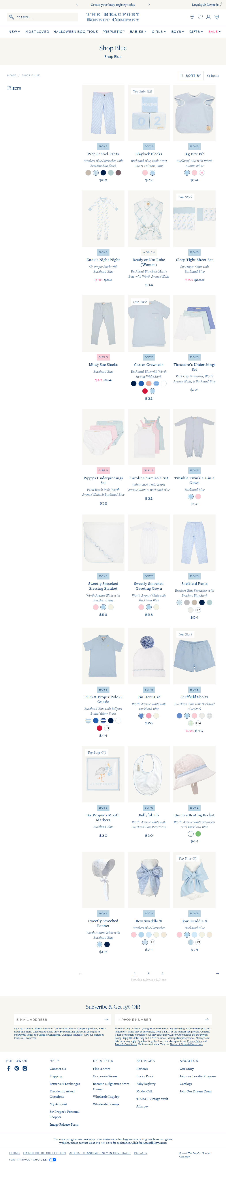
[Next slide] (149, 4)
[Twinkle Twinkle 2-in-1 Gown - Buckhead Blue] (194, 437)
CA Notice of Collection (44, 1153)
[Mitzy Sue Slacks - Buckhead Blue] (103, 323)
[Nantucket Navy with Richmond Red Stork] (103, 173)
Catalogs (186, 1083)
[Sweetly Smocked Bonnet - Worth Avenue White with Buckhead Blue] (103, 880)
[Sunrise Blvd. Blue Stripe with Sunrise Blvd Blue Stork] (156, 383)
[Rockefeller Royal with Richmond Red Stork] (96, 720)
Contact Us (58, 1068)
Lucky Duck (144, 1076)
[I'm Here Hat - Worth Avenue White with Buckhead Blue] (149, 656)
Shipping (56, 1076)
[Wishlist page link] (200, 17)
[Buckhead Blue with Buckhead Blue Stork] (187, 716)
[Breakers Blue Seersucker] (145, 942)
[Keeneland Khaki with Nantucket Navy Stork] (88, 173)
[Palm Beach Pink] (198, 496)
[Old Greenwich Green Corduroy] (111, 173)
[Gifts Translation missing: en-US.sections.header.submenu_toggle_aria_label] (202, 32)
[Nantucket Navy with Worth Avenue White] (107, 944)
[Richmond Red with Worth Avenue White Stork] (99, 728)
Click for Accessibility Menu (149, 1143)
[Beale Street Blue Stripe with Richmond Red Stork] (88, 720)
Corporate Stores (105, 1076)
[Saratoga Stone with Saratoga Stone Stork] (191, 610)
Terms (14, 1153)
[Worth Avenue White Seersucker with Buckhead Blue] (191, 834)
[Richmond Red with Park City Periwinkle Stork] (145, 391)
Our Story (187, 1068)
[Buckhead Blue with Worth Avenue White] (187, 173)
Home (11, 75)
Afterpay (142, 1106)
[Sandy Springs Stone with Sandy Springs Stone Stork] (202, 716)
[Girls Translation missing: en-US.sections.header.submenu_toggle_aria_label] (165, 32)
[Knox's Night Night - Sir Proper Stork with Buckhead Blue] (103, 218)
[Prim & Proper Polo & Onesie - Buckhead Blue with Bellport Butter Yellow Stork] (103, 656)
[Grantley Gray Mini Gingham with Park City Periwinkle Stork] (209, 716)
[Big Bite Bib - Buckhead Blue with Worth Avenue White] (194, 113)
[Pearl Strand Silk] (164, 935)
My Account (58, 1104)
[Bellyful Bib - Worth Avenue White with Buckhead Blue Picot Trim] (149, 774)
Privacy (140, 1153)
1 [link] (135, 973)
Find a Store (101, 1068)
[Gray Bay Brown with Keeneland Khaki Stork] (118, 173)
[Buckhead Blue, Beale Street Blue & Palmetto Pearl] (152, 173)
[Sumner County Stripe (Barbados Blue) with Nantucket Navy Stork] (103, 720)
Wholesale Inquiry (106, 1096)
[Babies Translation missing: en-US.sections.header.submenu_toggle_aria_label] (145, 32)
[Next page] (217, 974)
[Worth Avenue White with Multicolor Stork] (164, 383)
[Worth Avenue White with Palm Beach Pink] (96, 607)
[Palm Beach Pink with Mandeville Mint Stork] (194, 716)
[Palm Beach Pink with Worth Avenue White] (194, 173)
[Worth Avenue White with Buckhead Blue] (103, 607)
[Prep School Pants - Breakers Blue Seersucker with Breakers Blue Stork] (103, 113)
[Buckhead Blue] (191, 496)
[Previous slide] (77, 4)
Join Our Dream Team (196, 1091)
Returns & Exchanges (65, 1083)
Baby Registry (145, 1083)
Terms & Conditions (49, 1034)
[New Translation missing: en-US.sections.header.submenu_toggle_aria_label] (19, 32)
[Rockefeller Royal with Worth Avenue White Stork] (141, 383)
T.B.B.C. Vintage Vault (152, 1098)
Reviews (142, 1068)
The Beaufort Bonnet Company (194, 1154)
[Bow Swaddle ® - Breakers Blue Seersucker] (149, 880)
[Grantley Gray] (187, 602)
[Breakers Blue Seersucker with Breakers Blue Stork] (96, 173)
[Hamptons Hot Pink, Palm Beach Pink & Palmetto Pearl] (145, 173)
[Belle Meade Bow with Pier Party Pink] (202, 173)
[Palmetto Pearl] (156, 935)
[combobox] (42, 17)
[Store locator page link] (192, 17)
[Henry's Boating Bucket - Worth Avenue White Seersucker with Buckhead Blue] (194, 774)
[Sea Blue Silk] (149, 935)
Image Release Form (64, 1124)
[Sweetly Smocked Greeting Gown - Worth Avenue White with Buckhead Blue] (149, 542)
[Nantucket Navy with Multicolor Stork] (134, 383)
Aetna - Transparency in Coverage (100, 1153)
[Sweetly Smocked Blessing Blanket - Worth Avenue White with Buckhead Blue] (103, 542)
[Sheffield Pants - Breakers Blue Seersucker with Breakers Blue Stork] (194, 542)
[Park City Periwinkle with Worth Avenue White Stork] (179, 716)
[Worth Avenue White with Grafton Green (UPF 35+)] (198, 834)
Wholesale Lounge (106, 1104)
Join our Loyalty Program (198, 1076)
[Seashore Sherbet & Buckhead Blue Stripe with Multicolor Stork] (149, 383)
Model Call (144, 1091)
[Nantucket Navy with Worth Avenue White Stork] (111, 720)
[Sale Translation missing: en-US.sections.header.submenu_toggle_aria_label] (220, 32)
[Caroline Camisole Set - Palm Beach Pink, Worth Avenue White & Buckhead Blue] (149, 437)
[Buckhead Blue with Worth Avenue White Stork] (152, 391)
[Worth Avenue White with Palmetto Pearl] (111, 607)
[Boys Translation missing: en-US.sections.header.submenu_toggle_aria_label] (183, 32)
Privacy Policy (25, 1034)
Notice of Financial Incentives (186, 1044)
